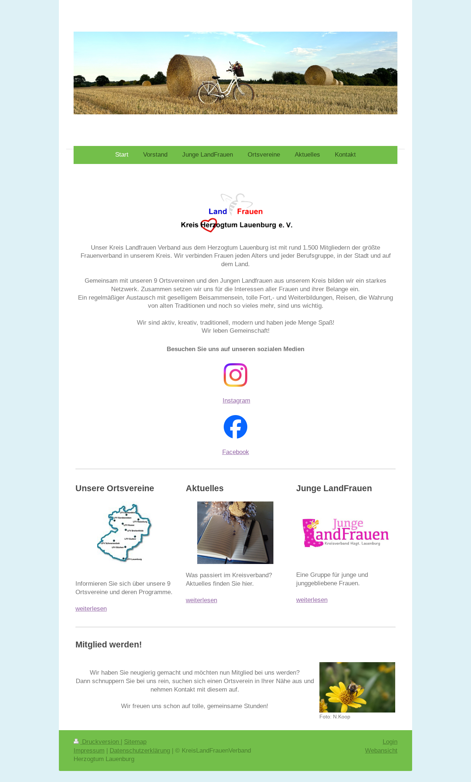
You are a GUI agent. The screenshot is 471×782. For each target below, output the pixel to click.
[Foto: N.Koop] (357, 687)
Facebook (235, 452)
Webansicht (381, 750)
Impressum (89, 750)
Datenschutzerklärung (140, 750)
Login (390, 741)
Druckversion (100, 741)
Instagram (236, 400)
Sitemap (135, 741)
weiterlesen (91, 608)
